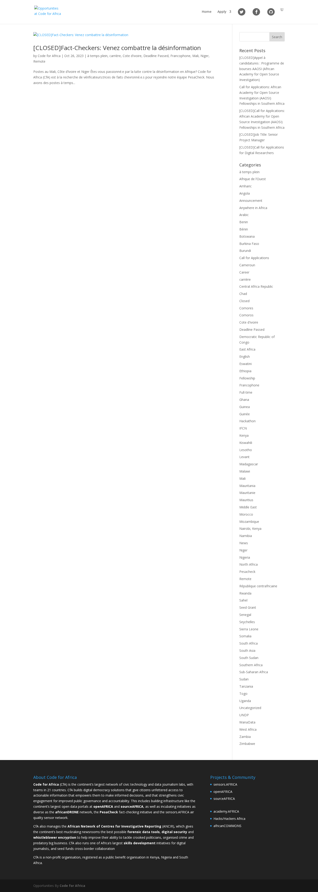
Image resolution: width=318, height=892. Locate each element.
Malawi (244, 471)
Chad (243, 293)
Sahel (243, 600)
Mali (195, 56)
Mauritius (246, 500)
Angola (244, 193)
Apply (222, 12)
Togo (243, 693)
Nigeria (244, 557)
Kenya (244, 435)
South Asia (247, 650)
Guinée (244, 414)
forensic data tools (143, 832)
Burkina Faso (249, 243)
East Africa (247, 349)
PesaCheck (109, 812)
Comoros (246, 315)
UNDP (244, 715)
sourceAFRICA (224, 798)
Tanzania (246, 686)
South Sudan (248, 657)
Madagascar (248, 464)
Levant (244, 457)
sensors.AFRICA (225, 784)
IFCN (243, 428)
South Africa (248, 643)
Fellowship (247, 378)
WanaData (247, 722)
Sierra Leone (248, 629)
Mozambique (249, 521)
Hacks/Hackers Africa (229, 818)
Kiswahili (245, 442)
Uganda (245, 701)
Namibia (245, 536)
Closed (244, 301)
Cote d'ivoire (132, 56)
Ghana (244, 399)
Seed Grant (247, 607)
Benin (243, 222)
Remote (39, 61)
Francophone (180, 56)
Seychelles (247, 622)
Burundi (245, 250)
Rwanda (245, 593)
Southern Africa (251, 665)
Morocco (246, 514)
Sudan (244, 679)
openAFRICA (103, 806)
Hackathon (247, 421)
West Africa (248, 729)
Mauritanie (247, 492)
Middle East (248, 507)
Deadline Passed (156, 56)
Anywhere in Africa (253, 208)
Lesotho (245, 450)
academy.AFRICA (226, 811)
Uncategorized (250, 708)
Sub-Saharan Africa (253, 672)
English (244, 356)
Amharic (245, 186)
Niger (204, 56)
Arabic (244, 215)
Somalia (245, 636)
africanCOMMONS (227, 826)
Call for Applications (254, 258)
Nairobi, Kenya (250, 528)
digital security (174, 832)
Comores (246, 308)
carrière (115, 56)
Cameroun (247, 265)
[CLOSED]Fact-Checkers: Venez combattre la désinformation (117, 48)
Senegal (245, 614)
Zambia (245, 736)
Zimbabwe (247, 743)
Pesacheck (247, 571)
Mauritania (247, 485)
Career (244, 272)
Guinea (244, 407)
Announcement (250, 200)
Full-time (245, 392)
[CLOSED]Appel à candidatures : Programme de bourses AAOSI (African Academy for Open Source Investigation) (261, 68)
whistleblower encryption (54, 837)
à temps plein (97, 56)
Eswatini (245, 364)
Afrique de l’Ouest (252, 179)
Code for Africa (49, 56)
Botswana (247, 236)
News (243, 543)
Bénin (243, 229)
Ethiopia (245, 371)
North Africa (248, 564)
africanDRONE (67, 812)
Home (206, 12)
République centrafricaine (258, 586)
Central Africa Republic (256, 286)
